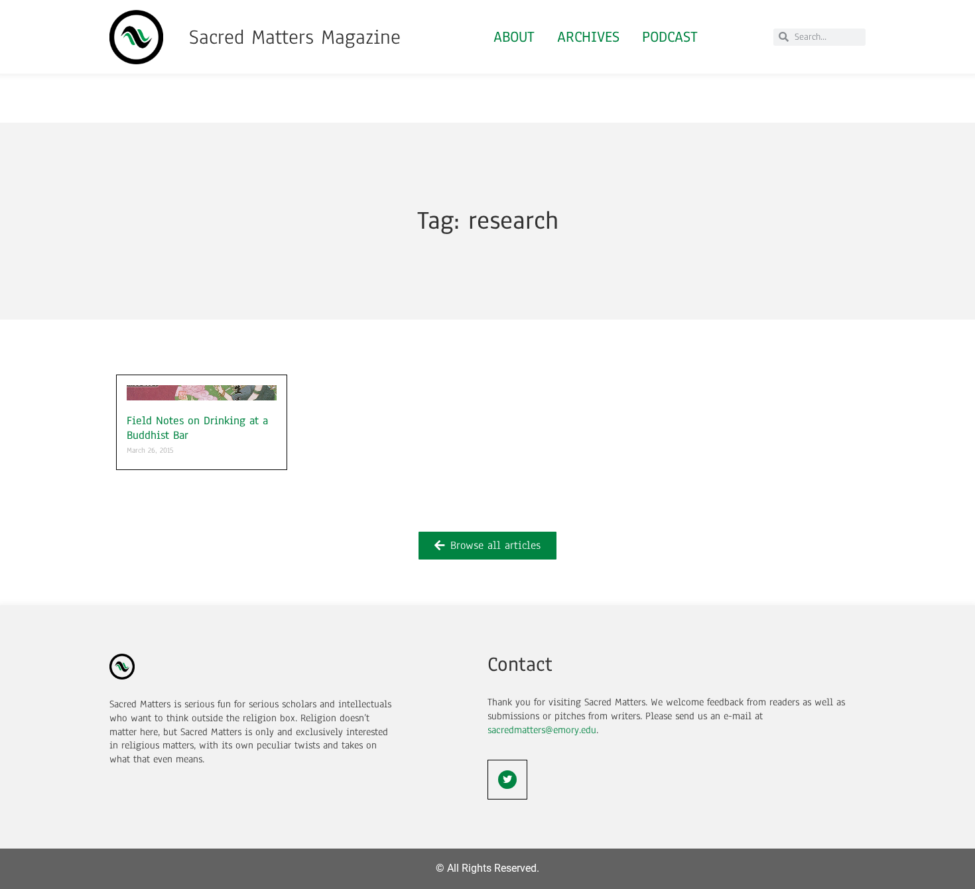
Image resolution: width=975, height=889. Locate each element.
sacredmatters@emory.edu (541, 730)
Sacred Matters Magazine (295, 37)
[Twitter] (507, 779)
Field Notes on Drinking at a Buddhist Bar (197, 428)
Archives (588, 37)
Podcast (670, 37)
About (514, 37)
